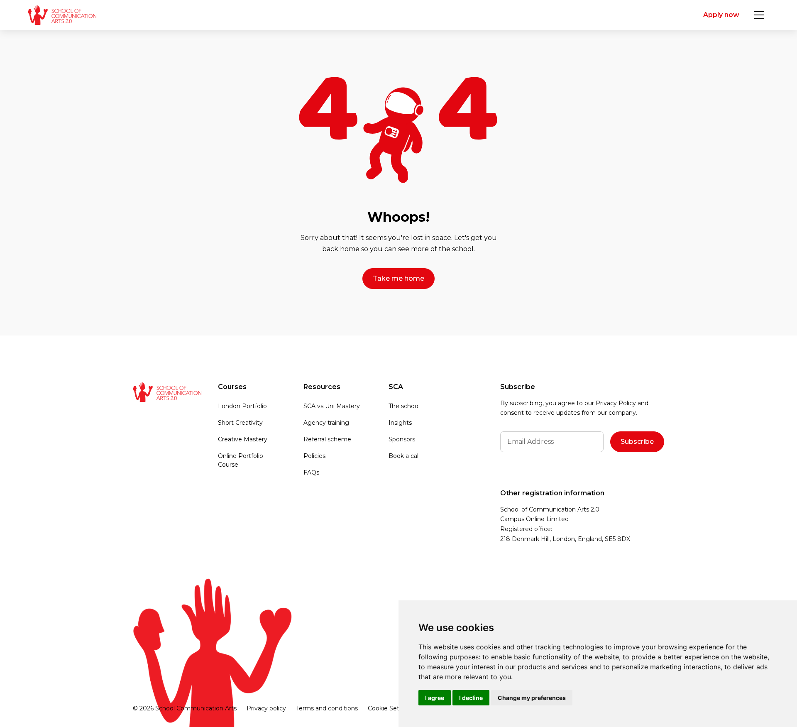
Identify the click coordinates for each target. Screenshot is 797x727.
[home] (62, 15)
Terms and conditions (327, 708)
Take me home (398, 278)
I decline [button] (471, 697)
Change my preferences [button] (532, 697)
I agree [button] (434, 697)
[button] (759, 15)
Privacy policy (266, 708)
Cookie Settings (391, 708)
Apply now (721, 15)
